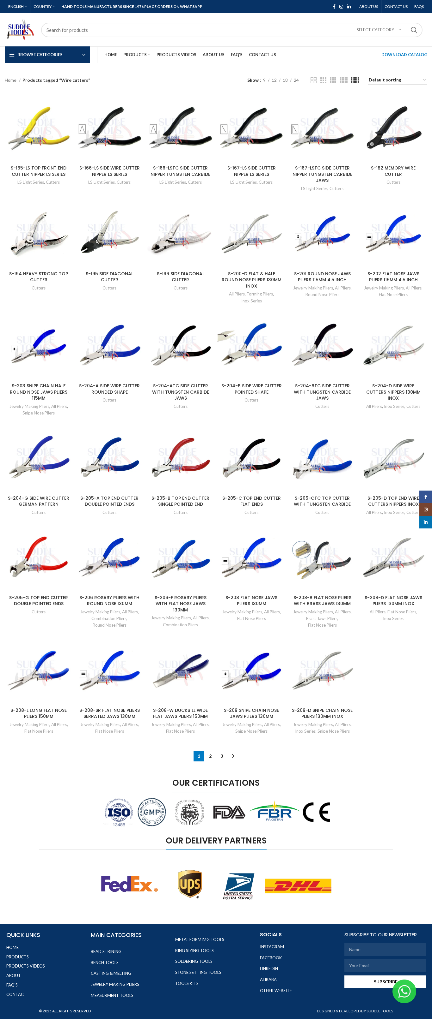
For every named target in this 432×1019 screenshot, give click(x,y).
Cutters (53, 182)
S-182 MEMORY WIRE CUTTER (393, 171)
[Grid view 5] (344, 80)
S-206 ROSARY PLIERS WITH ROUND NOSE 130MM (109, 600)
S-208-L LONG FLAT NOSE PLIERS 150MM (38, 713)
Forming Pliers (260, 293)
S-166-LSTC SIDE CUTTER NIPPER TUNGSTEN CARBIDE (180, 171)
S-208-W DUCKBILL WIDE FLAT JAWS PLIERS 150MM (180, 713)
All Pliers (237, 293)
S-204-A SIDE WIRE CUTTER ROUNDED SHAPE (109, 389)
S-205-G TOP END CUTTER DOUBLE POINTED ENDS (38, 600)
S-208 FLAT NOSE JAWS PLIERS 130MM (251, 600)
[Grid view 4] (333, 80)
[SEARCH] (414, 30)
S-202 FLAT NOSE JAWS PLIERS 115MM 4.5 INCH (393, 277)
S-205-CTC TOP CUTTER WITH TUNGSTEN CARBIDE (322, 501)
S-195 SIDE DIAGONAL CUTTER (109, 277)
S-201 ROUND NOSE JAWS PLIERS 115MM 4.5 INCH (322, 277)
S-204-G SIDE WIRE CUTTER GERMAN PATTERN (38, 501)
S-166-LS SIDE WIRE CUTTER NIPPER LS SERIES (109, 171)
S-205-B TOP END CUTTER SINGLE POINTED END (180, 501)
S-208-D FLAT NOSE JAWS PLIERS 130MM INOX (393, 600)
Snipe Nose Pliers (38, 412)
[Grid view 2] (314, 80)
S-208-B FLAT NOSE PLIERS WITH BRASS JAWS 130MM (322, 600)
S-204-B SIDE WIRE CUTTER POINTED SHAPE (251, 389)
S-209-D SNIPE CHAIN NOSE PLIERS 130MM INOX (322, 713)
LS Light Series (30, 182)
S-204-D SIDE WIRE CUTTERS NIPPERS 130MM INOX (393, 392)
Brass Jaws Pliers (321, 618)
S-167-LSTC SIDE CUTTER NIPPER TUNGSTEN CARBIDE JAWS (322, 174)
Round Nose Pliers (322, 294)
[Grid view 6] (355, 80)
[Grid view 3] (323, 80)
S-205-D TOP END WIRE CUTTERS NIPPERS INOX (393, 501)
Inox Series (251, 300)
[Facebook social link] (334, 7)
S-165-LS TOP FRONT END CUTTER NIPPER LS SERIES (38, 171)
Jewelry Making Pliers (313, 287)
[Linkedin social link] (349, 7)
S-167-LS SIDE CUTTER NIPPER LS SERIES (251, 171)
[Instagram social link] (341, 7)
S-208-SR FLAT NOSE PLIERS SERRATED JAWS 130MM (109, 713)
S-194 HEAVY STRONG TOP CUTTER (38, 277)
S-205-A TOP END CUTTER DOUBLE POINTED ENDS (109, 501)
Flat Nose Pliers (393, 294)
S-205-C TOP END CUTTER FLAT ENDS (251, 501)
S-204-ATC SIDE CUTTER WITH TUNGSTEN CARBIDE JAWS (180, 392)
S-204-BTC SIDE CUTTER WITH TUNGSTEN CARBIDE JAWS (322, 392)
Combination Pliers (109, 618)
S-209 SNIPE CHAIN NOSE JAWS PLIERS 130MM (251, 713)
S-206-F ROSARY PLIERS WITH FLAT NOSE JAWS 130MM (181, 603)
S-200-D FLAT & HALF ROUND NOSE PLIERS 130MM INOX (251, 280)
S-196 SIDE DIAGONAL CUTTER (180, 277)
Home (11, 80)
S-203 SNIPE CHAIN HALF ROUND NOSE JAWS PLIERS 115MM (38, 392)
